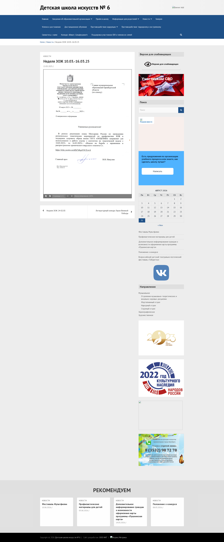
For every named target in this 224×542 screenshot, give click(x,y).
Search (181, 110)
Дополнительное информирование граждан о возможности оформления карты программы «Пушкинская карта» (158, 244)
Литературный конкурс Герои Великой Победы (112, 212)
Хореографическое (147, 312)
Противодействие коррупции (103, 27)
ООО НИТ (103, 537)
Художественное (146, 315)
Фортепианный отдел (150, 302)
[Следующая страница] (50, 196)
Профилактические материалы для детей (157, 237)
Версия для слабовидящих (165, 64)
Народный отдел (148, 305)
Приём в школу (102, 19)
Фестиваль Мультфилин (149, 232)
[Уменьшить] (68, 196)
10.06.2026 (46, 507)
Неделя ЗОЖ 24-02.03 (56, 210)
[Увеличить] (72, 196)
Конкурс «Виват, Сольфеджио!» (74, 35)
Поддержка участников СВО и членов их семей (112, 35)
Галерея (159, 19)
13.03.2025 (47, 66)
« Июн (160, 225)
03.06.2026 (83, 510)
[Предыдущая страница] (46, 196)
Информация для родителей (124, 19)
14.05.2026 (120, 522)
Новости (146, 19)
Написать (157, 171)
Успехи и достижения (51, 27)
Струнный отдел (148, 308)
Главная (45, 19)
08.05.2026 (157, 507)
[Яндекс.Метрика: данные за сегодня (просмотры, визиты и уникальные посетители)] (118, 537)
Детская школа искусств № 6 (75, 7)
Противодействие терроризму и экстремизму (141, 27)
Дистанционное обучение (75, 27)
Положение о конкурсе (148, 252)
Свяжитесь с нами (49, 35)
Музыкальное (144, 293)
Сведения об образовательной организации (71, 19)
